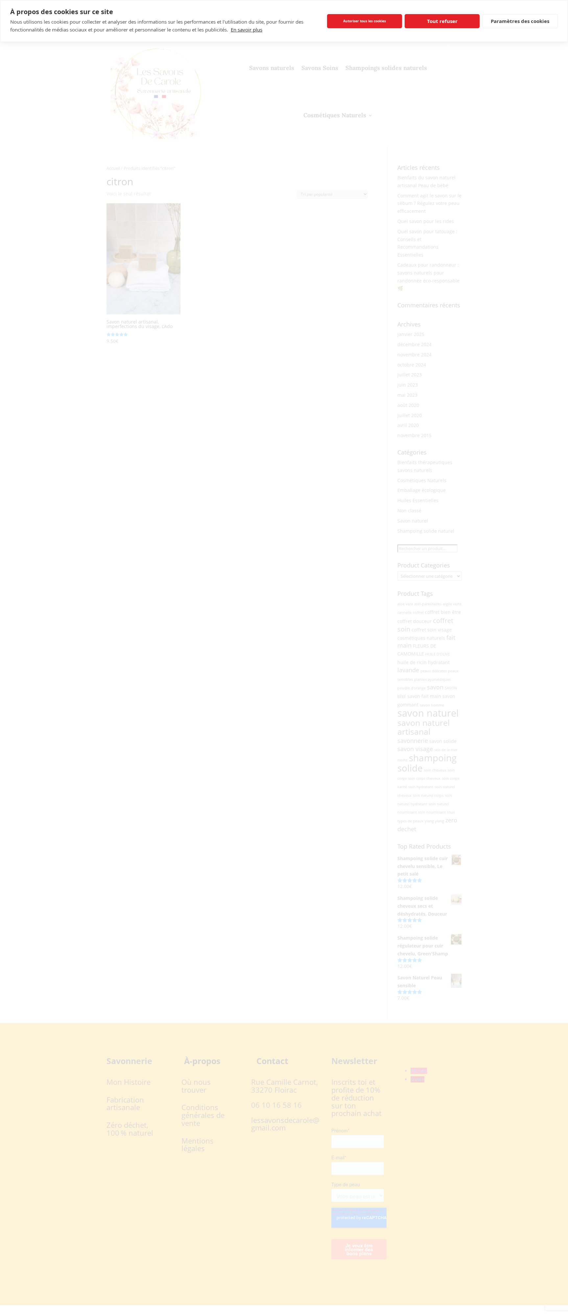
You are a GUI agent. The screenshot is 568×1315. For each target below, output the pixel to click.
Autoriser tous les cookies (364, 21)
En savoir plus (246, 29)
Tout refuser (442, 21)
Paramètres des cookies (520, 21)
